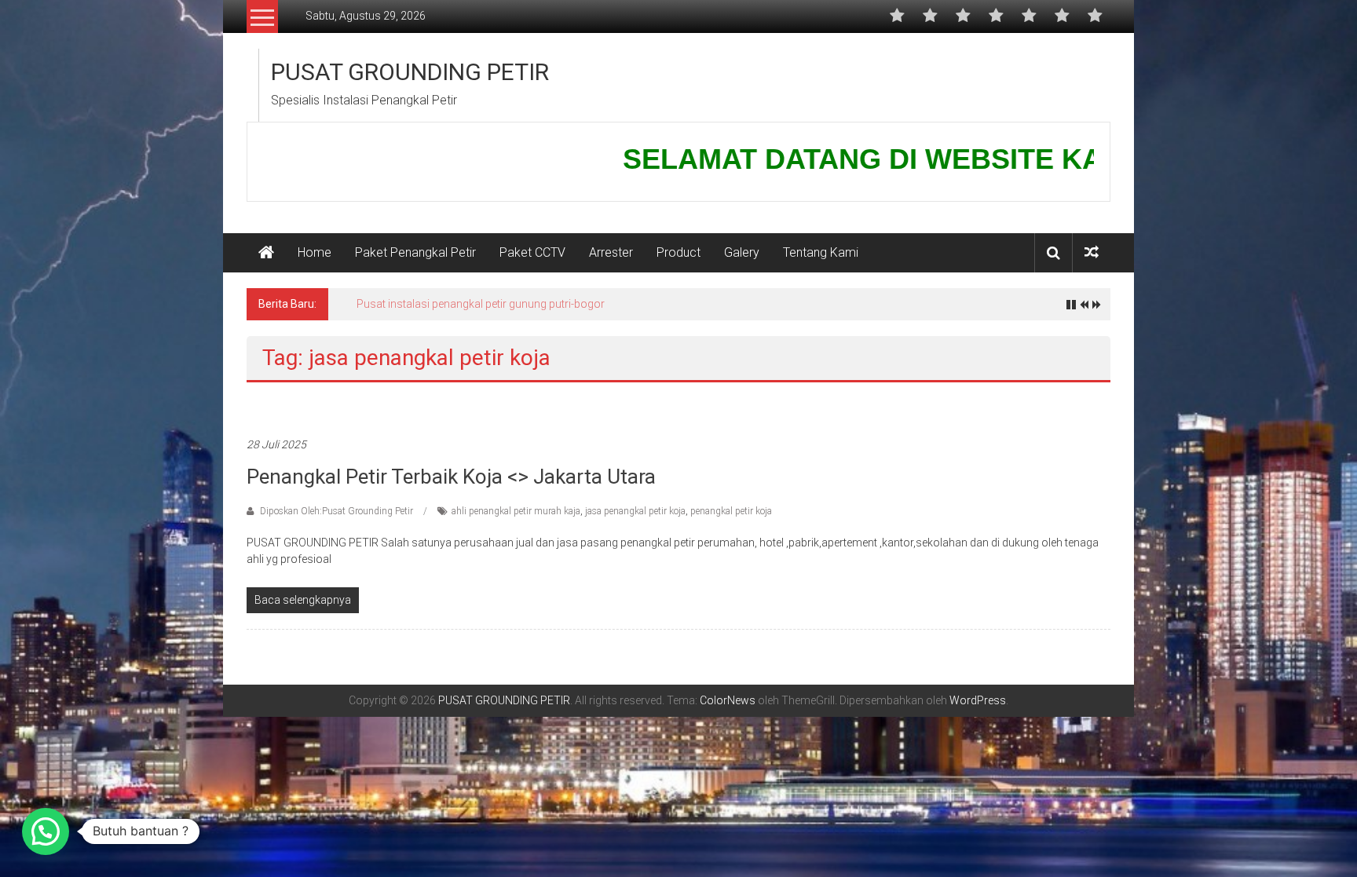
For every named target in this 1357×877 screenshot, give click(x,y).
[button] (45, 831)
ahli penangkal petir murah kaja (516, 511)
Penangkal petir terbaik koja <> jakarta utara (451, 476)
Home (314, 252)
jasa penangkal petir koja (635, 511)
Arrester (611, 252)
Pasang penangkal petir (301, 406)
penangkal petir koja (731, 511)
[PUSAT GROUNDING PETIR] (266, 252)
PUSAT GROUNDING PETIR (410, 72)
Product (678, 252)
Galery (741, 252)
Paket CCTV (532, 252)
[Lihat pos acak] (1092, 252)
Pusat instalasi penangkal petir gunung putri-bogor (481, 304)
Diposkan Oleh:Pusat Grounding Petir (336, 511)
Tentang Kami (820, 252)
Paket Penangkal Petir (415, 252)
